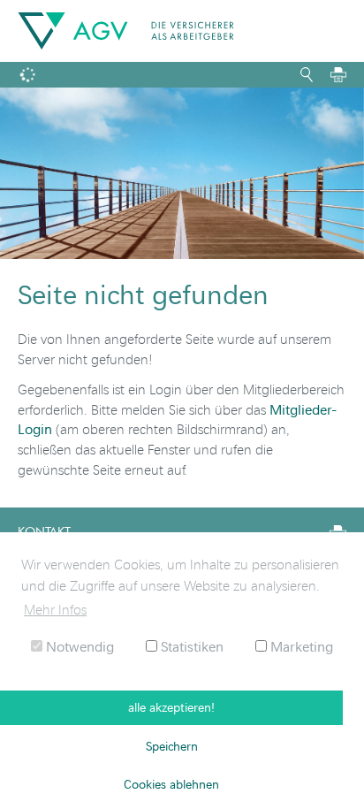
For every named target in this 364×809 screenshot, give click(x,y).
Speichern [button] (172, 745)
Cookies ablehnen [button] (171, 783)
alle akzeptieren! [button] (171, 706)
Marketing (300, 645)
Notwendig (78, 645)
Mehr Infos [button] (55, 609)
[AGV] (126, 31)
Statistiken (190, 645)
